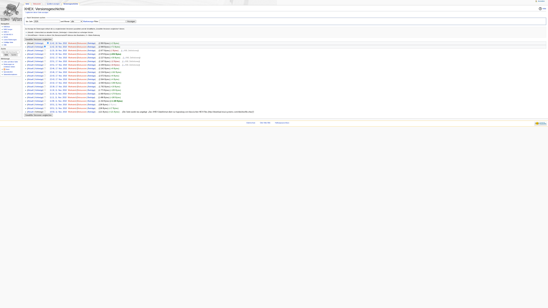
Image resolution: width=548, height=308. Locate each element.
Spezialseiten (8, 72)
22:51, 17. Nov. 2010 (58, 61)
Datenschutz (250, 123)
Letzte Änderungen (10, 39)
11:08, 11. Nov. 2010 (58, 101)
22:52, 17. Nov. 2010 (58, 58)
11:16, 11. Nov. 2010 (58, 94)
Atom (7, 69)
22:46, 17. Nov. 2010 (58, 69)
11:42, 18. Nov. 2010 (58, 43)
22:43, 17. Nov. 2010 (58, 76)
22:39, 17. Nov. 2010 (58, 87)
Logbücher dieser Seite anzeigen (37, 12)
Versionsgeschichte (70, 4)
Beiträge (91, 43)
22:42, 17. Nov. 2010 (58, 83)
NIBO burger (8, 29)
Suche (3, 49)
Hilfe (544, 9)
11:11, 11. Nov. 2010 (58, 98)
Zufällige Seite (8, 42)
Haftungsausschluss (282, 123)
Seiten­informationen (10, 74)
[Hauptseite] (11, 11)
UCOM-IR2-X (8, 34)
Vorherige (39, 43)
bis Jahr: (29, 22)
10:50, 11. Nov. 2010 (58, 112)
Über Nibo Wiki (265, 123)
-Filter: (91, 22)
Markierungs (88, 22)
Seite (27, 4)
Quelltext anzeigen (53, 4)
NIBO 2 (6, 32)
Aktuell (30, 47)
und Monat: (65, 22)
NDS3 (6, 37)
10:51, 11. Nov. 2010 (58, 105)
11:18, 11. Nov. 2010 (58, 90)
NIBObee (7, 27)
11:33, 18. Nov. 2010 (58, 51)
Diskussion (81, 43)
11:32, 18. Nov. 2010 (58, 54)
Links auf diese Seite (11, 62)
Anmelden (541, 1)
